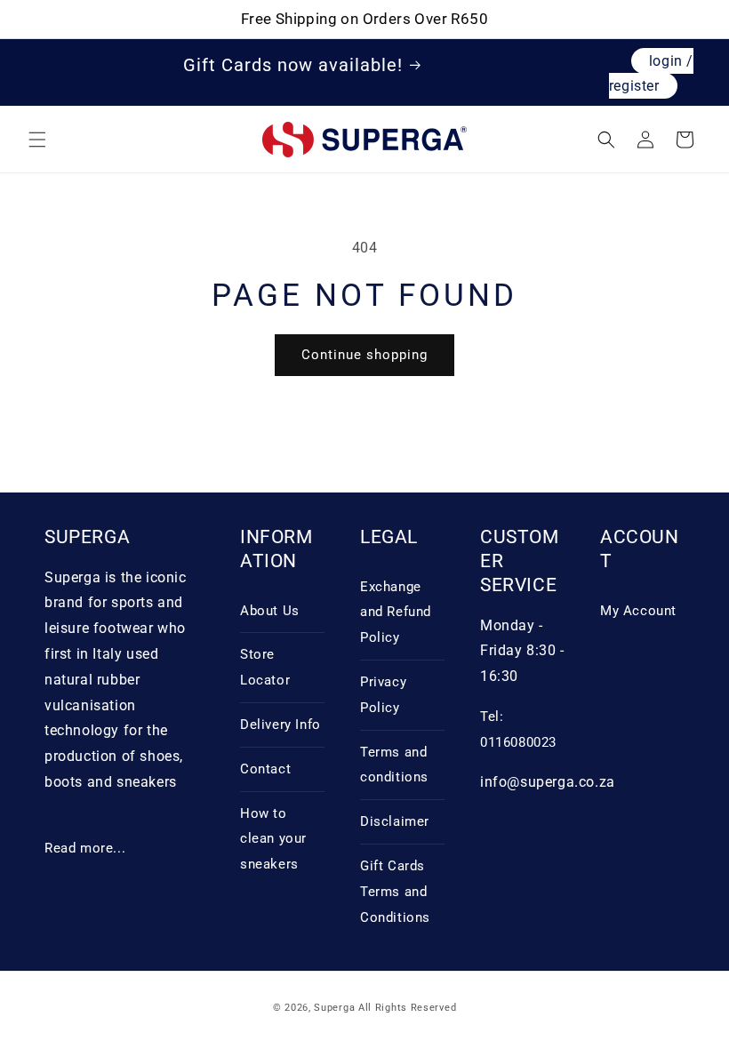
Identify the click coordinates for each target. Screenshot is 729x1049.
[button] (37, 139)
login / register (651, 73)
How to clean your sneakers (273, 839)
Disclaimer (394, 821)
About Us (270, 611)
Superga (334, 1007)
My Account (638, 611)
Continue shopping (364, 355)
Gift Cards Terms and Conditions (395, 891)
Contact (265, 769)
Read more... (84, 848)
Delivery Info (280, 725)
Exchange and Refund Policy (395, 612)
